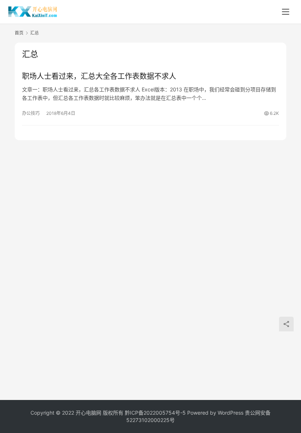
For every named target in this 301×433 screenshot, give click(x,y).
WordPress (230, 413)
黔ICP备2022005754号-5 (156, 413)
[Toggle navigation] (285, 11)
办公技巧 (31, 113)
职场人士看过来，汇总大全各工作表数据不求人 (99, 76)
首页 (19, 33)
